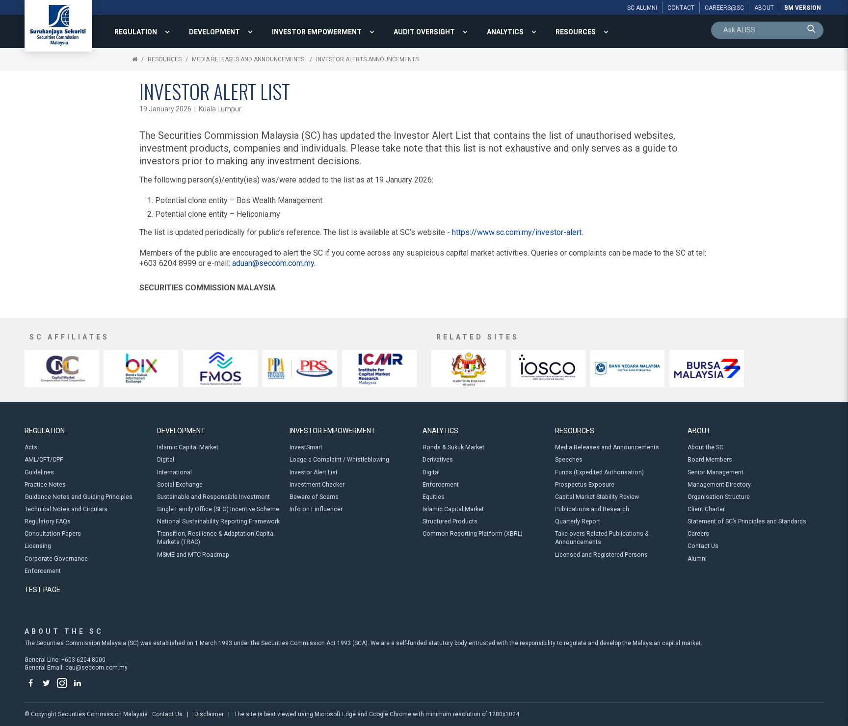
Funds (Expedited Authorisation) (599, 472)
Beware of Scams (314, 496)
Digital (165, 459)
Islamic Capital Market (187, 447)
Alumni (697, 558)
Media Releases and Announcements (249, 59)
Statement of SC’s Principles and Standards (747, 521)
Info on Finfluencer (316, 509)
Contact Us (703, 546)
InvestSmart (306, 447)
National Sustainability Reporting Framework (218, 521)
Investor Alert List (314, 472)
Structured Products (450, 521)
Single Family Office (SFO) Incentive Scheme (218, 509)
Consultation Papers (53, 533)
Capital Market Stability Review (597, 496)
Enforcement (43, 571)
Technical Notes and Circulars (66, 509)
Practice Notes (45, 484)
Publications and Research (592, 509)
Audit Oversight (424, 32)
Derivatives (438, 459)
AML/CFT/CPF (44, 459)
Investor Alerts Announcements (367, 59)
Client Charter (706, 509)
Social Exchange (180, 484)
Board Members (710, 459)
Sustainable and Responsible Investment (213, 496)
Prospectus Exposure (584, 484)
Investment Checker (317, 484)
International (174, 472)
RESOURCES (576, 32)
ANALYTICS (505, 32)
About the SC (705, 447)
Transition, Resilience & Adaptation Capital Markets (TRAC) (216, 537)
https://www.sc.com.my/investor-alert (517, 232)
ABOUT (699, 431)
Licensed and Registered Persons (601, 554)
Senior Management (715, 472)
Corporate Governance (56, 558)
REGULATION (135, 32)
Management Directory (719, 484)
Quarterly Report (577, 521)
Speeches (569, 459)
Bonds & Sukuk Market (453, 447)
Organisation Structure (719, 496)
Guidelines (39, 472)
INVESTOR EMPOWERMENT (317, 32)
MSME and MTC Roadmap (193, 554)
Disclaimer (209, 714)
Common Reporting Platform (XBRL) (473, 533)
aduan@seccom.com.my (273, 263)
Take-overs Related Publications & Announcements (602, 537)
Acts (31, 447)
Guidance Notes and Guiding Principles (78, 496)
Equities (434, 496)
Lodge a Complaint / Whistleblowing (339, 459)
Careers (698, 533)
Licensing (38, 546)
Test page (42, 590)
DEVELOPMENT (214, 32)
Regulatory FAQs (48, 521)
